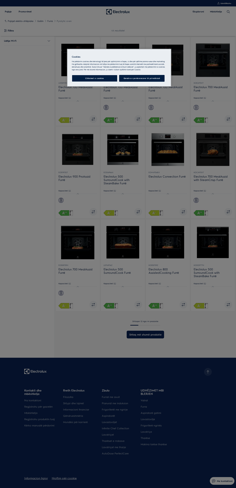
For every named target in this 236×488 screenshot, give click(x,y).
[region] (119, 68)
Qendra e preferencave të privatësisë (142, 78)
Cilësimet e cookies (94, 78)
